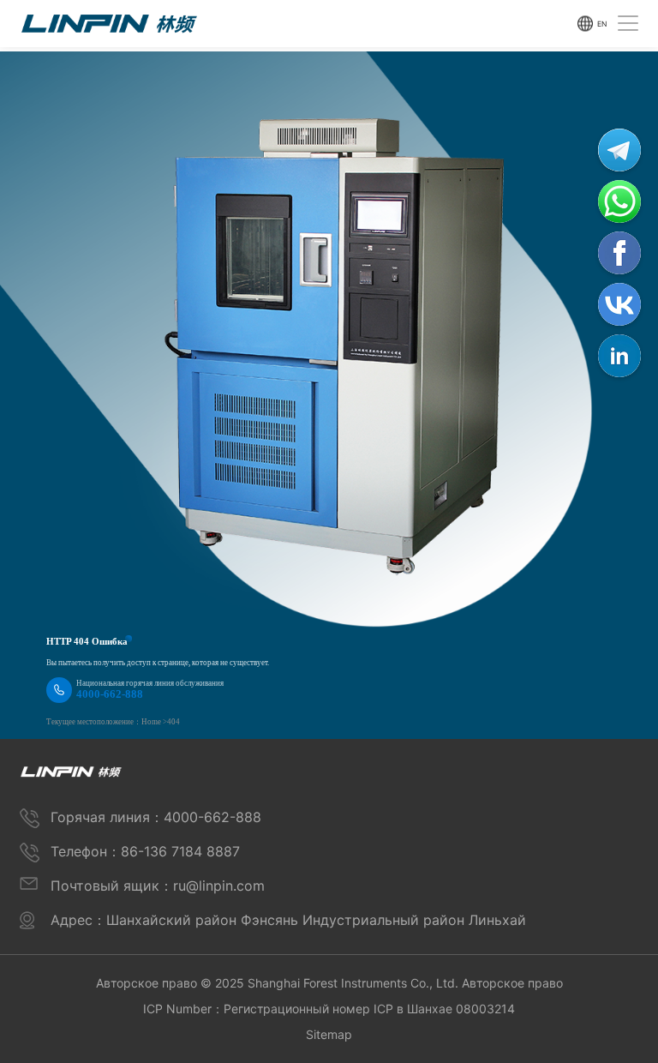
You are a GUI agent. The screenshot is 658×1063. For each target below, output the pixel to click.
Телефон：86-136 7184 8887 (145, 851)
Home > (154, 722)
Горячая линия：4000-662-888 (156, 817)
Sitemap (329, 1034)
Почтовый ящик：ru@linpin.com (158, 885)
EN (602, 23)
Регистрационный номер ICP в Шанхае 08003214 (369, 1008)
